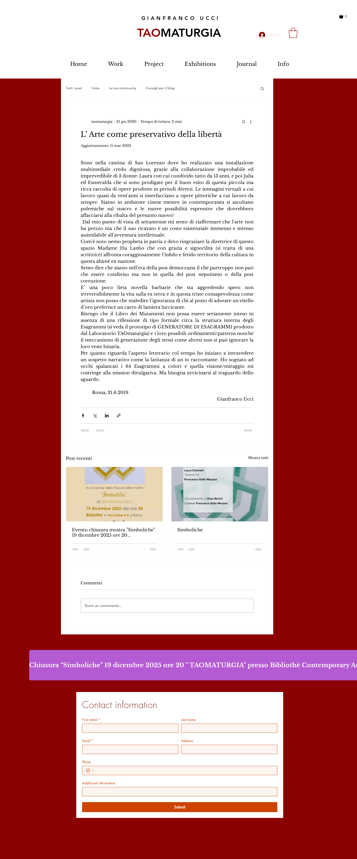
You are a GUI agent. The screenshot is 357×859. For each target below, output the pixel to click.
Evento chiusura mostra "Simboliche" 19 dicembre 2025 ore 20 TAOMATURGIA (113, 532)
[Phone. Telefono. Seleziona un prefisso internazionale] (90, 770)
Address (187, 741)
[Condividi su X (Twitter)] (95, 415)
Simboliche (190, 530)
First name (91, 720)
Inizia (95, 88)
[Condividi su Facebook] (83, 415)
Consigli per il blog (160, 88)
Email (87, 741)
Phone (86, 762)
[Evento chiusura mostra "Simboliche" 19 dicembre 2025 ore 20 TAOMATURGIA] (114, 494)
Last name (188, 720)
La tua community (122, 88)
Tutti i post (74, 88)
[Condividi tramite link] (118, 415)
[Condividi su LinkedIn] (106, 415)
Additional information (98, 783)
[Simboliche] (219, 494)
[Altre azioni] (251, 121)
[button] (346, 16)
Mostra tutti (258, 458)
